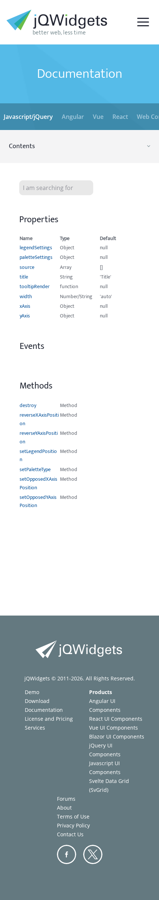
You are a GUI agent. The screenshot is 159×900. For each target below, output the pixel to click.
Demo (32, 692)
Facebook (66, 854)
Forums (66, 798)
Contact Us (70, 834)
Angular (73, 117)
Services (35, 727)
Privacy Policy (73, 825)
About (64, 807)
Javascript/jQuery (28, 117)
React (120, 117)
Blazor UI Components (116, 736)
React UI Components (115, 718)
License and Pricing (49, 718)
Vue (98, 117)
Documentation (44, 709)
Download (37, 700)
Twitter (92, 854)
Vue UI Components (113, 727)
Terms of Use (73, 816)
